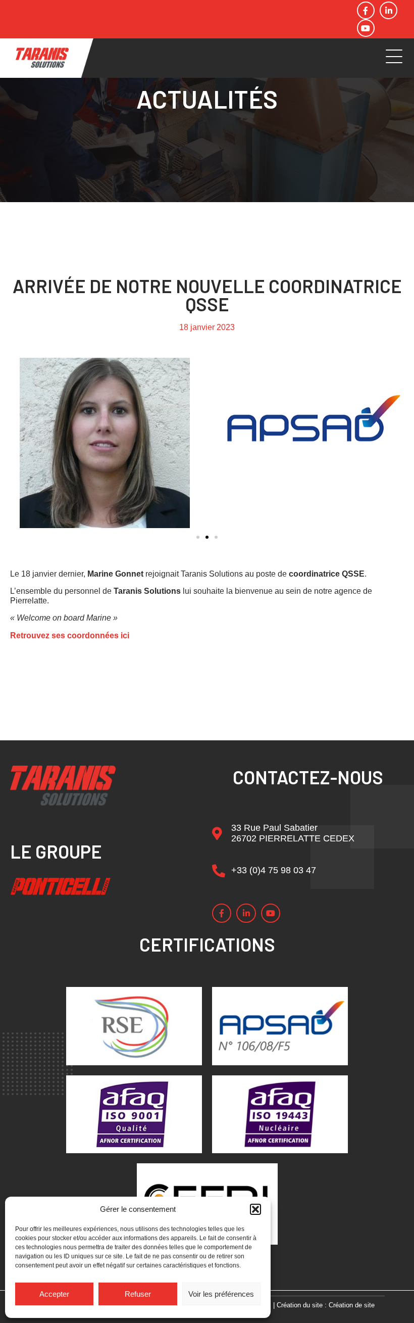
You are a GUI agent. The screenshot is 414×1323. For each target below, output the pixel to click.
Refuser (138, 1294)
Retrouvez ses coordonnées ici (69, 635)
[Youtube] (366, 28)
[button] (255, 1209)
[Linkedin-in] (388, 10)
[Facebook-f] (366, 10)
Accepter (54, 1294)
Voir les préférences (221, 1294)
